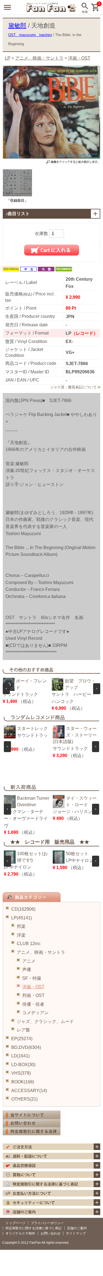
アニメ (28, 961)
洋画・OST (33, 986)
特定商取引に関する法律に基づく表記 (33, 1228)
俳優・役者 (33, 1004)
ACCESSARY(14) (29, 1090)
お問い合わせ (50, 1233)
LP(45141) (21, 918)
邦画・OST (33, 995)
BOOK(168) (22, 1082)
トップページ (15, 1223)
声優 (26, 969)
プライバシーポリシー (47, 1223)
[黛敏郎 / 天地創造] (17, 195)
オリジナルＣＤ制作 (20, 1233)
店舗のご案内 (77, 1228)
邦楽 (21, 926)
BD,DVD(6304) (26, 1047)
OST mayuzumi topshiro (30, 35)
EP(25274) (21, 1038)
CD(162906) (23, 909)
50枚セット (77, 853)
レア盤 (23, 1030)
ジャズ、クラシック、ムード (45, 1021)
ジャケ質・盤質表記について (73, 387)
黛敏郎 (17, 25)
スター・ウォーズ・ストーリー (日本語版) (77, 735)
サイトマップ (76, 1233)
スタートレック (32, 728)
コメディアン (35, 1012)
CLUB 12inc (29, 943)
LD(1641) (20, 1056)
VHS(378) (21, 1073)
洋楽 (21, 935)
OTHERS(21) (24, 1099)
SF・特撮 (31, 978)
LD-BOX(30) (23, 1064)
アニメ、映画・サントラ (41, 952)
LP (7, 58)
